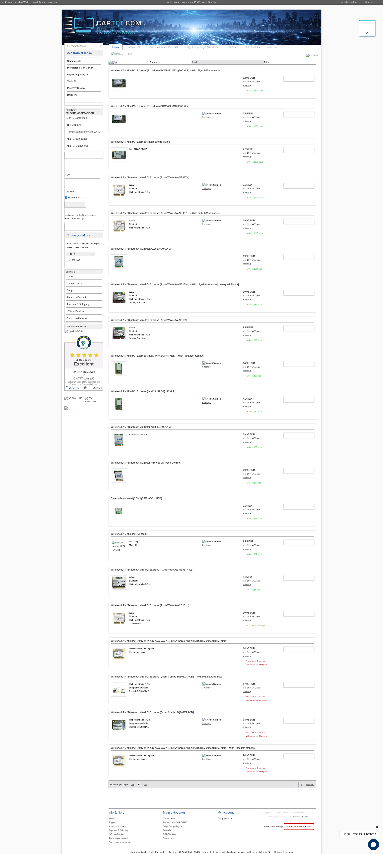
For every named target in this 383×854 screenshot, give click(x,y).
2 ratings (206, 224)
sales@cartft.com (301, 816)
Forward (310, 784)
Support (71, 290)
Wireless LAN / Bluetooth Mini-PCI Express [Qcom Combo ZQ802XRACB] (152, 712)
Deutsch (369, 2)
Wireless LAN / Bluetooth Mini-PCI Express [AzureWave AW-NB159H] (150, 320)
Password (69, 191)
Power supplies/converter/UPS (83, 131)
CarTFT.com (126, 54)
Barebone (272, 47)
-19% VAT (74, 260)
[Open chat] (373, 844)
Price (266, 62)
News (70, 276)
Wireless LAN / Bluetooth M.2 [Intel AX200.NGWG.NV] (141, 427)
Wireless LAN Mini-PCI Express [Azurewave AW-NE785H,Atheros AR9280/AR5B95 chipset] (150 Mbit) (168, 641)
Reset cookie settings (274, 827)
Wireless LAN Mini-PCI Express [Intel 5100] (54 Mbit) (140, 141)
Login (67, 174)
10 (132, 784)
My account (79, 155)
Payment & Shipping (78, 304)
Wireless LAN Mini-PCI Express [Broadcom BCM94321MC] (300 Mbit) (150, 106)
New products (74, 283)
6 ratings (206, 402)
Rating (153, 62)
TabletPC (231, 47)
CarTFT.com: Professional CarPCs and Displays (191, 2)
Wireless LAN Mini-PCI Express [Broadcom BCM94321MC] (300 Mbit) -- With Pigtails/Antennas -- (165, 70)
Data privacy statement (120, 842)
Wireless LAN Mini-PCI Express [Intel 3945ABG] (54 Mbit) (143, 391)
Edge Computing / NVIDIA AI (202, 47)
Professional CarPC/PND (163, 47)
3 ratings (206, 117)
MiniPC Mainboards (77, 145)
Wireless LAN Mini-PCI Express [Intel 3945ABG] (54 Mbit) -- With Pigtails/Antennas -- (158, 355)
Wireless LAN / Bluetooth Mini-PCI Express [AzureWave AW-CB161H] (150, 605)
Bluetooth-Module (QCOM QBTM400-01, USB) (136, 498)
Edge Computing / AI (173, 826)
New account (79, 227)
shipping (247, 85)
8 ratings (206, 367)
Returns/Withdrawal (77, 318)
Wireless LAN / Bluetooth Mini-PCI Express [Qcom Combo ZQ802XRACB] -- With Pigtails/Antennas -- (167, 676)
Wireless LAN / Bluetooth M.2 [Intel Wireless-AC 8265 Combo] (146, 462)
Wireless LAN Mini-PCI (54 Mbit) (129, 534)
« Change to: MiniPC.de (29, 2)
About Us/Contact (76, 297)
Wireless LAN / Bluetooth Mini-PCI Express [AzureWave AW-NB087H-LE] (152, 569)
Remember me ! (77, 197)
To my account (224, 818)
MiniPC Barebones (77, 138)
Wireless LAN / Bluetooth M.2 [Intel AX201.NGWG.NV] (141, 248)
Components (134, 47)
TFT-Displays (252, 47)
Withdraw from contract (298, 826)
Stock (194, 62)
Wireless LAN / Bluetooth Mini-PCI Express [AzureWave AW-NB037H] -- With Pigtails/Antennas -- (165, 213)
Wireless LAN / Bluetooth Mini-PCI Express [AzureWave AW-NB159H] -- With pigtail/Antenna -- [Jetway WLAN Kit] (175, 284)
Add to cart (297, 78)
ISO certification (75, 311)
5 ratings (206, 723)
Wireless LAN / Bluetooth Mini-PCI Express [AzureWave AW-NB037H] (150, 177)
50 (145, 784)
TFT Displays (74, 125)
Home (115, 47)
